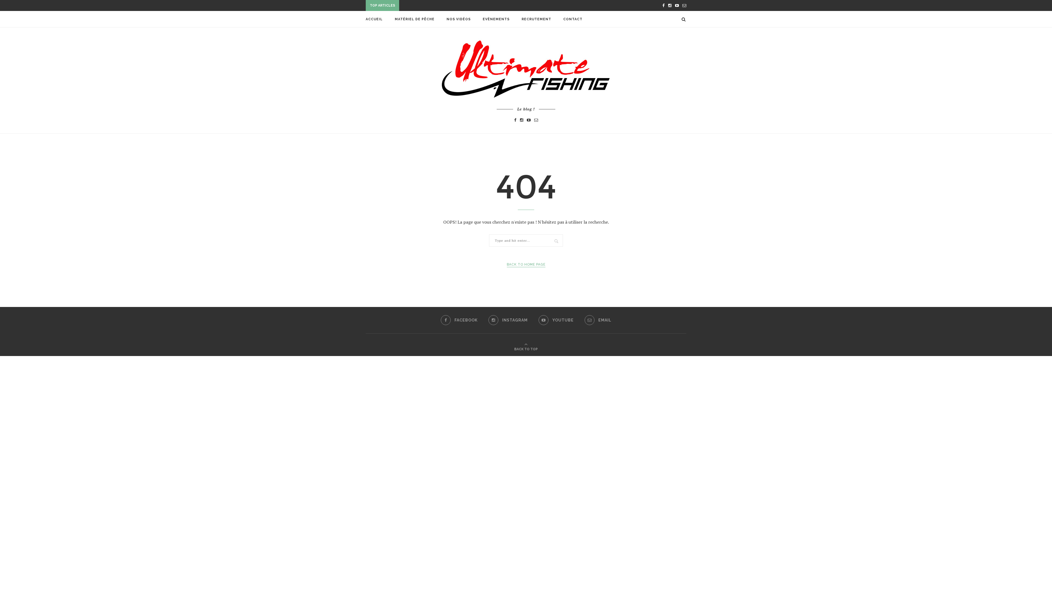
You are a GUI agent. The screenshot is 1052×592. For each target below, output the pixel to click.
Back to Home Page (526, 264)
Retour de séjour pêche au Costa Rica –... (444, 6)
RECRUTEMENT (536, 19)
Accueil (374, 19)
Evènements (496, 19)
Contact (572, 19)
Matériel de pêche (414, 19)
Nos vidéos (459, 19)
